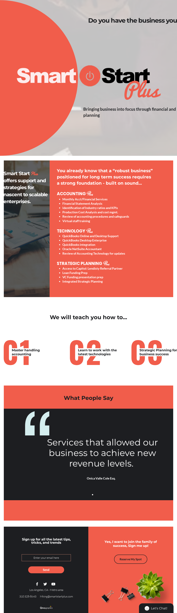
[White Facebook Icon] (37, 584)
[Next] (168, 454)
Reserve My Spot (131, 559)
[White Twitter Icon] (45, 584)
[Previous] (8, 454)
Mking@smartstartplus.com (56, 596)
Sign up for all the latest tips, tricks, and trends (46, 541)
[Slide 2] (88, 494)
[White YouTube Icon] (53, 584)
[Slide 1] (84, 494)
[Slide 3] (92, 494)
